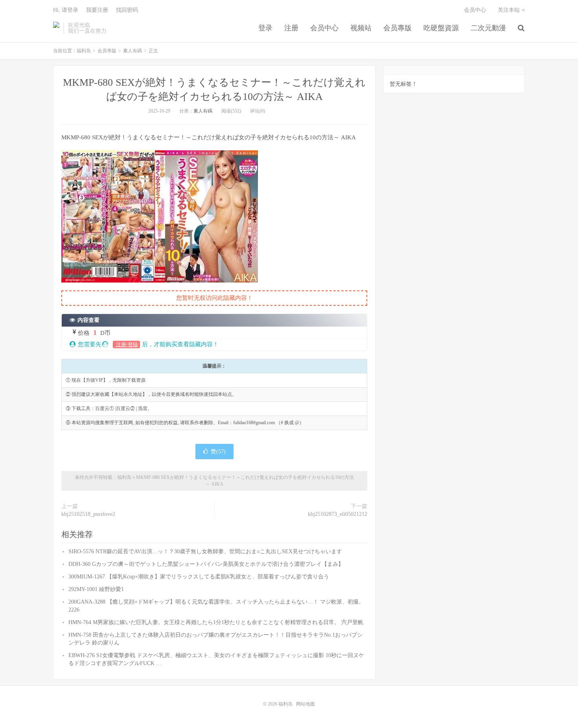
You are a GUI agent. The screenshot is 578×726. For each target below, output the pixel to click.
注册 (291, 28)
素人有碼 (132, 51)
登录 (265, 28)
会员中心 (324, 28)
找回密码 (127, 10)
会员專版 (397, 28)
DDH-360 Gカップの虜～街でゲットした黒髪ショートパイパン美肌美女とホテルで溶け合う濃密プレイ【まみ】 (206, 564)
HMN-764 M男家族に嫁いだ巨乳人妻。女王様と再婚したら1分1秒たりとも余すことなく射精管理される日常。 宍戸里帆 (215, 622)
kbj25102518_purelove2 (88, 514)
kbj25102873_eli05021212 (337, 514)
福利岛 (56, 28)
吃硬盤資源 (441, 28)
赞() (218, 451)
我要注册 (97, 10)
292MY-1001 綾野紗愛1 (96, 589)
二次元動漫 (488, 28)
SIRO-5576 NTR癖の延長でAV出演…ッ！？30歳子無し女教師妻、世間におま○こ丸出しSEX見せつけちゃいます (205, 551)
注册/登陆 (126, 344)
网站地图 (305, 704)
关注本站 (509, 10)
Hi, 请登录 (65, 10)
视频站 (361, 28)
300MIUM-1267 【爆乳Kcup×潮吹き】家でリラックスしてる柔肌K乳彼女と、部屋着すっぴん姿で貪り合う (198, 577)
